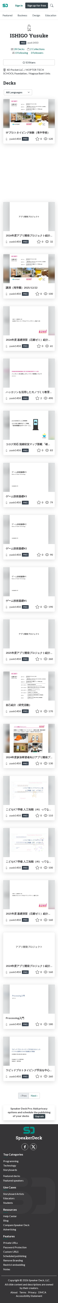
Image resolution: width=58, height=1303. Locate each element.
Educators (9, 1198)
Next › (34, 1095)
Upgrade (39, 1116)
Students (8, 1202)
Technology (9, 1165)
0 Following (21, 52)
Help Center (10, 1216)
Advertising (9, 1229)
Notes (6, 1269)
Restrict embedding (14, 1264)
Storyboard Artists (13, 1193)
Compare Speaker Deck (16, 1225)
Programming (11, 1161)
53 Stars (30, 62)
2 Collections (37, 49)
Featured (7, 15)
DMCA (42, 1292)
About (14, 1292)
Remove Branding (13, 1260)
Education (50, 15)
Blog (6, 1220)
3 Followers (37, 52)
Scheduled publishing (14, 1255)
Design (36, 15)
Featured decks (11, 1175)
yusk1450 (15, 138)
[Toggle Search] (51, 5)
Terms (22, 1292)
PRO (23, 42)
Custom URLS (11, 1251)
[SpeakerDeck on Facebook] (24, 1146)
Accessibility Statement (29, 1295)
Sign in (19, 5)
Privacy (32, 1292)
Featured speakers (13, 1180)
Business (22, 15)
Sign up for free (36, 5)
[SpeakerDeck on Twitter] (33, 1146)
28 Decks (19, 49)
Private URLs (10, 1242)
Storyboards (10, 1169)
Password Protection (15, 1247)
